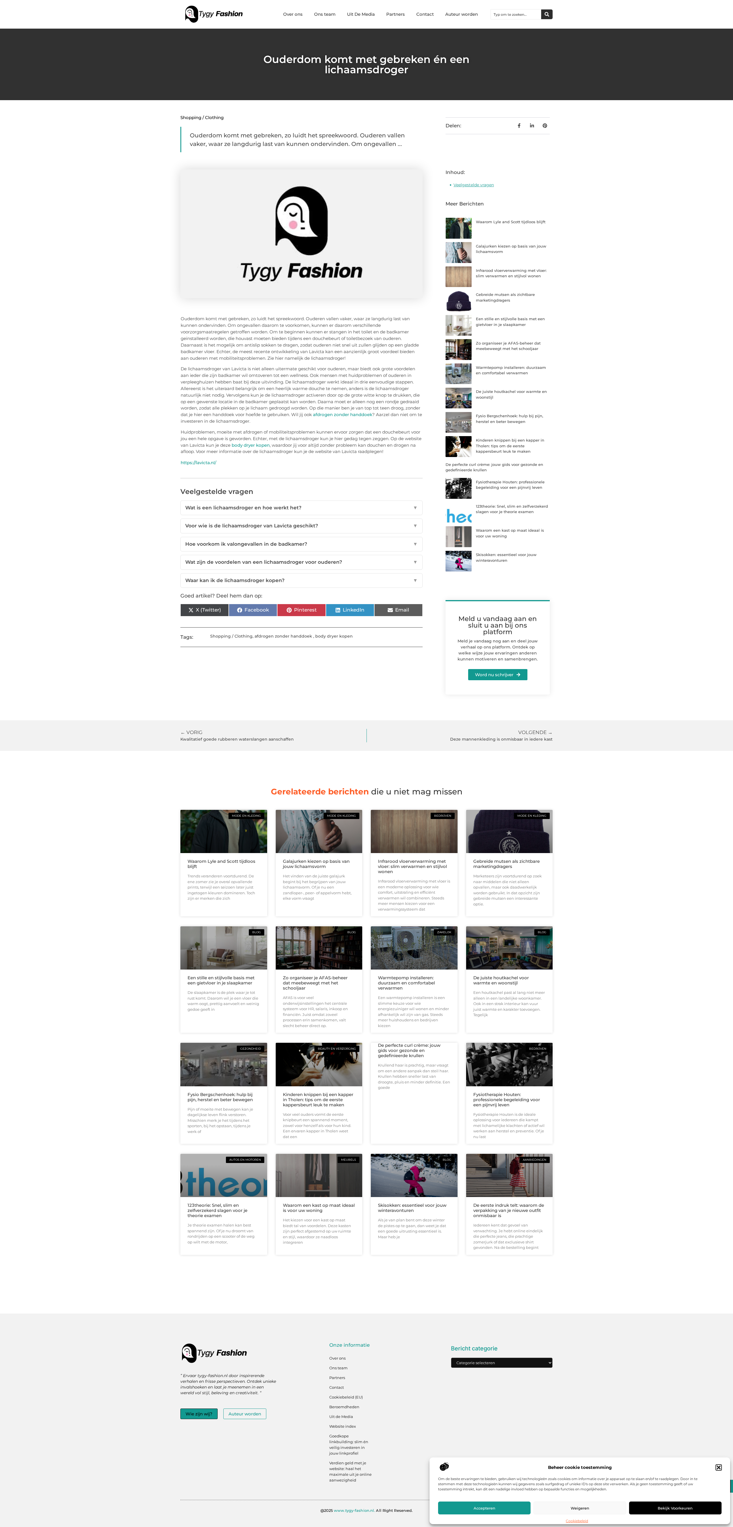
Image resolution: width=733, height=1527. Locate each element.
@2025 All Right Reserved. (366, 1510)
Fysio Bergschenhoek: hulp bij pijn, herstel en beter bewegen (220, 1097)
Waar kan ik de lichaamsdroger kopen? (301, 580)
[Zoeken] (547, 14)
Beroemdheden (344, 1407)
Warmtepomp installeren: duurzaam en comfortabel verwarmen (406, 983)
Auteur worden (461, 14)
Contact (425, 14)
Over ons (293, 14)
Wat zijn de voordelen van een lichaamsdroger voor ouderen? (301, 562)
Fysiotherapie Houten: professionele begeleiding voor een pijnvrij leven (506, 1099)
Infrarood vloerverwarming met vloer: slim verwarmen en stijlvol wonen (412, 866)
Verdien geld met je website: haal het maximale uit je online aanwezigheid (350, 1471)
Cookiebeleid (577, 1521)
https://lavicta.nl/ (198, 462)
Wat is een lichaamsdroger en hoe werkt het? (301, 508)
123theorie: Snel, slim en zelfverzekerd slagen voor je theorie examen (217, 1210)
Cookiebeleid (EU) (346, 1397)
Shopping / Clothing (202, 117)
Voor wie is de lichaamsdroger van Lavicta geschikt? (301, 526)
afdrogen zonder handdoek (342, 414)
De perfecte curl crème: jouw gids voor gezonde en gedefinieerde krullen (409, 1050)
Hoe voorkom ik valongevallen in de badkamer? (301, 544)
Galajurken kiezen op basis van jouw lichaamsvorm (316, 864)
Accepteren (484, 1508)
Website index (342, 1426)
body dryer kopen (251, 445)
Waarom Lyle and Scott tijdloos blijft (510, 221)
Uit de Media (341, 1416)
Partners (395, 14)
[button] (719, 1467)
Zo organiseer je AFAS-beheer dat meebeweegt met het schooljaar (315, 983)
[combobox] (516, 14)
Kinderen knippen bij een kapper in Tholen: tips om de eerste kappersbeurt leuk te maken (510, 446)
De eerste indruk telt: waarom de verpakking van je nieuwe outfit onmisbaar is (508, 1210)
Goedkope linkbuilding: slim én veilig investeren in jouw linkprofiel (348, 1444)
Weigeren (580, 1508)
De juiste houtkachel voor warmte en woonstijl (501, 980)
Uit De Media (361, 14)
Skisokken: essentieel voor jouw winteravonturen (412, 1207)
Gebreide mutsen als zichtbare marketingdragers (506, 864)
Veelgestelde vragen (474, 184)
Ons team (325, 14)
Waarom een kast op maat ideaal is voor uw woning (319, 1207)
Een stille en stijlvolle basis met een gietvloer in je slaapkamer (221, 980)
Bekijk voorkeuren (675, 1508)
